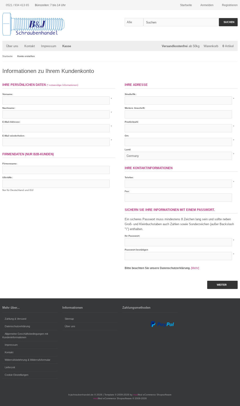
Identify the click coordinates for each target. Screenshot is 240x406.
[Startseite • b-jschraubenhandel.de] (33, 26)
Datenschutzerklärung (17, 326)
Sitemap (69, 318)
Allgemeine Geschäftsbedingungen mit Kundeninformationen (25, 335)
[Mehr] (195, 268)
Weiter (222, 285)
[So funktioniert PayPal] (162, 326)
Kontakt (9, 352)
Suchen (228, 22)
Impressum (48, 46)
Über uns (12, 46)
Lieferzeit (10, 367)
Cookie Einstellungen (16, 374)
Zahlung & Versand (15, 318)
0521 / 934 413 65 (17, 5)
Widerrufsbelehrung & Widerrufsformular (27, 359)
